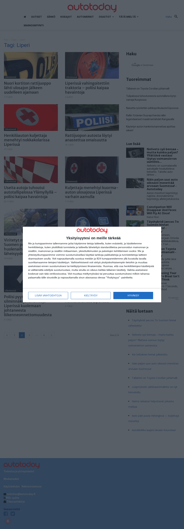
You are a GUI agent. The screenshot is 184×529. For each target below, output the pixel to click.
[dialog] (92, 264)
